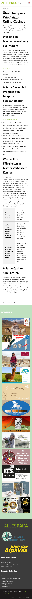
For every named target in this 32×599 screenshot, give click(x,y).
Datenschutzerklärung (24, 597)
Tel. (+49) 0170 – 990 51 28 (9, 564)
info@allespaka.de (6, 566)
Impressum (12, 597)
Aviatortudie (6, 68)
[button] (23, 3)
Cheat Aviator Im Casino (10, 119)
